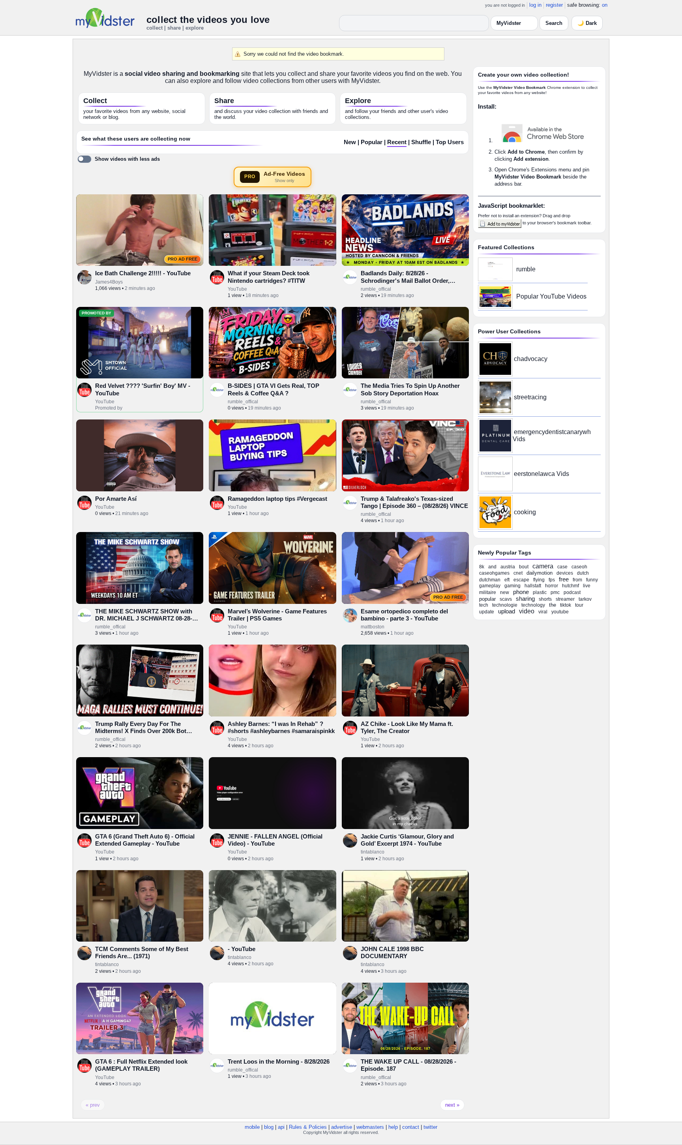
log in (535, 5)
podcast (572, 592)
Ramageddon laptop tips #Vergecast (277, 498)
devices (564, 573)
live (586, 585)
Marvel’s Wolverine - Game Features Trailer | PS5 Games (277, 615)
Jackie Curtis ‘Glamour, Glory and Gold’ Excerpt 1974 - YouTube (407, 840)
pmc (555, 592)
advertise (341, 1127)
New (350, 142)
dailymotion (539, 573)
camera (542, 566)
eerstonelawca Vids (541, 473)
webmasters (370, 1127)
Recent (397, 142)
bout (523, 567)
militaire (487, 592)
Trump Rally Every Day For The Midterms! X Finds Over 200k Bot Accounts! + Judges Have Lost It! (141, 731)
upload (506, 611)
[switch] (118, 159)
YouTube (237, 289)
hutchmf (570, 585)
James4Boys (109, 282)
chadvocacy (530, 358)
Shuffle (421, 142)
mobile (252, 1127)
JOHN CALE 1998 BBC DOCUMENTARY (392, 952)
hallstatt (533, 585)
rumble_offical (376, 289)
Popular (371, 142)
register (554, 5)
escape (521, 580)
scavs (506, 599)
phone (521, 591)
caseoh (579, 567)
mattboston (372, 627)
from (577, 580)
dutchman (489, 580)
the (552, 605)
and (492, 567)
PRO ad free (182, 259)
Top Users (450, 142)
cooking (525, 512)
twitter (430, 1127)
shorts (545, 599)
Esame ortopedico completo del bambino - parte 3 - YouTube (404, 615)
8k (481, 567)
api (281, 1127)
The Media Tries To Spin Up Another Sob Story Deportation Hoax (410, 389)
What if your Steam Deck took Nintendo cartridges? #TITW (268, 277)
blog (269, 1127)
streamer (565, 599)
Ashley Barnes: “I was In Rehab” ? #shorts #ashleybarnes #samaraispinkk (281, 727)
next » (452, 1105)
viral (542, 612)
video (526, 611)
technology (533, 605)
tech (483, 605)
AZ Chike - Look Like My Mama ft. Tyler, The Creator (407, 727)
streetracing (530, 397)
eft (507, 580)
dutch (583, 573)
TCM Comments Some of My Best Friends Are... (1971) (141, 952)
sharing (525, 598)
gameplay (489, 585)
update (486, 612)
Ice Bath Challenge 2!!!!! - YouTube (143, 273)
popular (487, 599)
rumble (526, 269)
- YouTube (241, 949)
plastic (540, 592)
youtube (560, 612)
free (564, 579)
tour (579, 605)
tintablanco (372, 852)
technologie (504, 605)
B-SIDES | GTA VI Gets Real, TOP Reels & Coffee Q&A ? (273, 389)
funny (592, 580)
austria (507, 567)
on (604, 5)
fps (552, 580)
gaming (512, 585)
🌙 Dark (587, 23)
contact (410, 1127)
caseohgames (494, 573)
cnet (518, 573)
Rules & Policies (308, 1127)
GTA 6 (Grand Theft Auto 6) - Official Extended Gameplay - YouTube (145, 840)
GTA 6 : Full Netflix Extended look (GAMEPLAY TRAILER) (141, 1065)
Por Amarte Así (116, 498)
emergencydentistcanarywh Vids (552, 435)
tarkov (585, 599)
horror (551, 585)
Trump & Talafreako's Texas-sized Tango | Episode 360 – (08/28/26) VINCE (414, 502)
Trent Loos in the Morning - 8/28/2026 (279, 1061)
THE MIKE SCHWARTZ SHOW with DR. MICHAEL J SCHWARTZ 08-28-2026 (143, 618)
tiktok (565, 605)
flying (539, 580)
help (393, 1127)
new (504, 592)
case (562, 567)
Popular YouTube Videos (551, 296)
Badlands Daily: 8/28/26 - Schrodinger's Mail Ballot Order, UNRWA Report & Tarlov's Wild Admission (405, 284)
